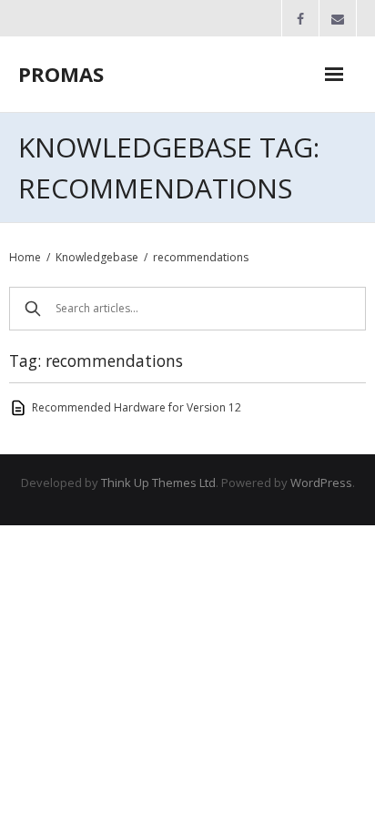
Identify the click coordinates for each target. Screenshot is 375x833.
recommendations (200, 257)
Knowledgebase (97, 257)
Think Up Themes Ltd (158, 482)
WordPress (321, 482)
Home (25, 257)
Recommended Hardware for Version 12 (136, 407)
